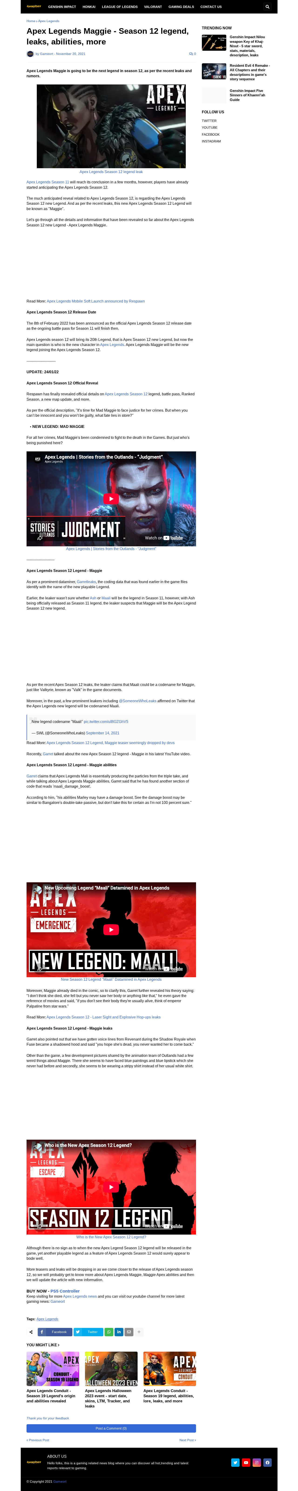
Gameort (58, 1301)
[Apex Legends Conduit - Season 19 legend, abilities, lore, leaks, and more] (169, 1369)
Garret (48, 754)
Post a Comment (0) (111, 1428)
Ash (93, 598)
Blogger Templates (153, 1481)
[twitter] (235, 1462)
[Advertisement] (111, 266)
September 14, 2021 (102, 733)
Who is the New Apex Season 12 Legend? (111, 1237)
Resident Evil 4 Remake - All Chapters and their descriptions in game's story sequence (250, 72)
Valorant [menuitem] (153, 7)
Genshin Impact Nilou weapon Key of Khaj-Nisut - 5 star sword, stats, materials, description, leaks (247, 46)
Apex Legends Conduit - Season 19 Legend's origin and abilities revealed (51, 1396)
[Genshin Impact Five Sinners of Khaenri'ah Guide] (214, 95)
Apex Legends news (80, 1296)
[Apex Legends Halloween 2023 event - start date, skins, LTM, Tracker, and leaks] (111, 1369)
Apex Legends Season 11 (48, 182)
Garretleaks (86, 582)
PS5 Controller (65, 1291)
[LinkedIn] (119, 1332)
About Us (135, 1486)
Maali (106, 598)
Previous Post (39, 1440)
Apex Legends (48, 21)
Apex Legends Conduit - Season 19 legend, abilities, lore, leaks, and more (168, 1396)
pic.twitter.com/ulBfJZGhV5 (106, 722)
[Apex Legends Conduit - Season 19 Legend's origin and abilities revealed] (53, 1369)
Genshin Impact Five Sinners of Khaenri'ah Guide (247, 95)
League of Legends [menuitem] (120, 7)
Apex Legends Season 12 (126, 394)
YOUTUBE (209, 127)
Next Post (186, 1440)
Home (31, 21)
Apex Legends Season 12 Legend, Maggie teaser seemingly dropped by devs (111, 743)
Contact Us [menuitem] (211, 7)
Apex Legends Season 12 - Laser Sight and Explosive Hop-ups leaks (104, 1017)
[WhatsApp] (109, 1332)
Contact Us (245, 1486)
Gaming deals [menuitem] (181, 7)
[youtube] (246, 1462)
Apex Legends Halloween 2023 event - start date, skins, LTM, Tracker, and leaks (108, 1398)
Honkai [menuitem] (89, 7)
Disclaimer (191, 1486)
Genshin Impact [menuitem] (62, 7)
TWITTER (209, 121)
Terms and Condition (162, 1486)
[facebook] (267, 1462)
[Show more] (139, 1332)
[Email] (129, 1332)
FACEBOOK (211, 134)
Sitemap (266, 1486)
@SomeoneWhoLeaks (137, 701)
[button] (267, 7)
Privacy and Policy (218, 1486)
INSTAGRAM (211, 141)
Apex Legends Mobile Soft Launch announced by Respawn (96, 301)
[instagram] (257, 1462)
